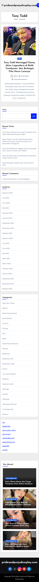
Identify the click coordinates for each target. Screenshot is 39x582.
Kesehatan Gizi (7, 359)
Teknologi (5, 399)
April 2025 (6, 258)
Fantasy (5, 328)
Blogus (30, 576)
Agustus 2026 (7, 193)
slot (3, 422)
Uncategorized (7, 409)
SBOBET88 (6, 426)
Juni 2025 (6, 248)
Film (19, 58)
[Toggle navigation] (2, 5)
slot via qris (6, 434)
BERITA (5, 308)
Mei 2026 (5, 208)
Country (5, 323)
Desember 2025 (8, 223)
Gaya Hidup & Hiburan (10, 344)
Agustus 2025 (7, 238)
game (4, 339)
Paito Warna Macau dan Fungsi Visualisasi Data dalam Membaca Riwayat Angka (18, 484)
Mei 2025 (5, 253)
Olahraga (5, 389)
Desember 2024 (8, 279)
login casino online (9, 430)
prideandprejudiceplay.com (20, 5)
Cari (4, 110)
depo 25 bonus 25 (8, 442)
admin (16, 76)
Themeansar (19, 579)
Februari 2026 (7, 213)
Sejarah (5, 394)
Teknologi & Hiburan (9, 404)
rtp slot (4, 450)
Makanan (5, 379)
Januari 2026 (7, 218)
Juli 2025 (5, 243)
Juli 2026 (5, 198)
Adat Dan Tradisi (8, 303)
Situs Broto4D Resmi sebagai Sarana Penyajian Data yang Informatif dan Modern (17, 526)
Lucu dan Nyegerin (9, 374)
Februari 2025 (7, 269)
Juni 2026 (6, 203)
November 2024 (8, 284)
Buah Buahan (7, 318)
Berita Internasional (9, 313)
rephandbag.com (8, 438)
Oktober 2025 (7, 233)
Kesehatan (6, 354)
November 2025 (8, 228)
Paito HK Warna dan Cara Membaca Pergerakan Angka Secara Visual (17, 546)
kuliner (4, 369)
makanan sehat (8, 384)
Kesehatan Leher (8, 364)
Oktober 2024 (7, 289)
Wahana (5, 414)
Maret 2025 (6, 264)
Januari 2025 (7, 274)
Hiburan (5, 349)
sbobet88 (5, 446)
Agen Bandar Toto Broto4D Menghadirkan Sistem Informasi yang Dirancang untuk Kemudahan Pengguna (17, 141)
